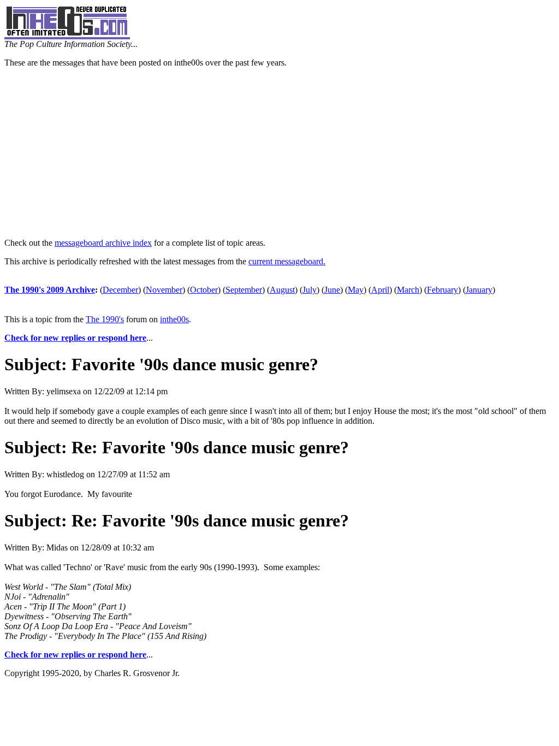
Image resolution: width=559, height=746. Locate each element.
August (282, 289)
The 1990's (105, 319)
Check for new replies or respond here (75, 337)
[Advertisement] (279, 152)
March (408, 289)
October (204, 289)
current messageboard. (286, 261)
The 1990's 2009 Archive (49, 289)
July (309, 289)
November (164, 289)
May (356, 289)
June (332, 289)
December (120, 289)
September (243, 289)
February (442, 289)
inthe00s (174, 319)
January (479, 289)
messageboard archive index (103, 242)
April (380, 289)
